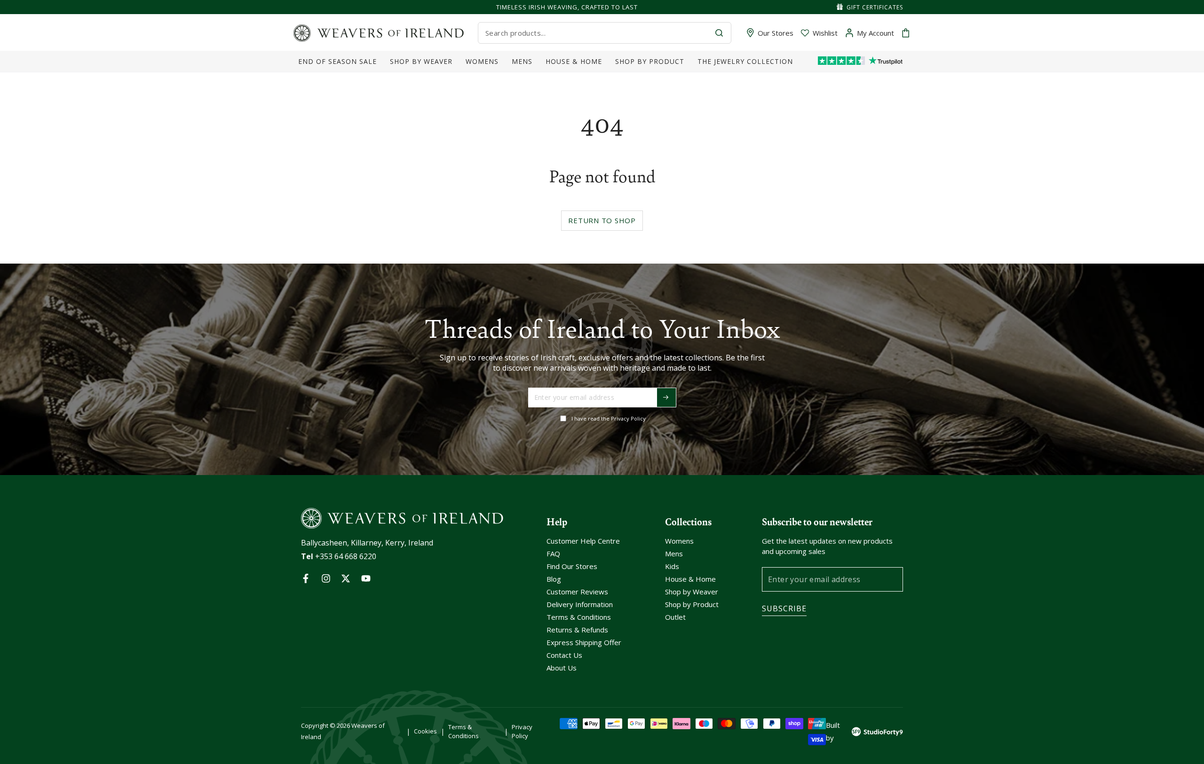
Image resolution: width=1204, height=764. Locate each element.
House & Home (690, 579)
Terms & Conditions (579, 617)
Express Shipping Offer (584, 642)
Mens (674, 553)
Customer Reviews (577, 591)
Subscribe (784, 608)
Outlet (675, 617)
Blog (554, 579)
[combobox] (596, 33)
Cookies (425, 731)
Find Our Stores (572, 566)
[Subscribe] (666, 397)
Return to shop (602, 220)
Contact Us (564, 655)
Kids (672, 566)
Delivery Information (580, 604)
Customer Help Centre (583, 541)
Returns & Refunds (577, 629)
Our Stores (775, 33)
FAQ (553, 553)
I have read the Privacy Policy (608, 418)
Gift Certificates (875, 7)
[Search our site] (719, 33)
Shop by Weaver (691, 591)
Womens (679, 541)
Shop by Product (692, 604)
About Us (562, 667)
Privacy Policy (522, 731)
